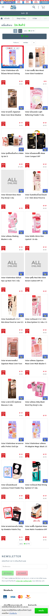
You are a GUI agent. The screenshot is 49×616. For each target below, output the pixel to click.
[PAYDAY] (24, 2)
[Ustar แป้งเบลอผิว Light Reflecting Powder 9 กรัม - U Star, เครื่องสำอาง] (36, 98)
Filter (25, 36)
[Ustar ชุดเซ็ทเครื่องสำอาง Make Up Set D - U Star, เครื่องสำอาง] (12, 139)
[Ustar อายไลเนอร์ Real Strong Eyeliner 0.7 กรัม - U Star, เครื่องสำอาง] (36, 471)
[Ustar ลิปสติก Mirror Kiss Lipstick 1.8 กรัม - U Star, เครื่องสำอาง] (36, 222)
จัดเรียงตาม (16, 42)
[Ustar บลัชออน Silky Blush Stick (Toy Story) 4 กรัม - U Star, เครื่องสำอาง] (36, 388)
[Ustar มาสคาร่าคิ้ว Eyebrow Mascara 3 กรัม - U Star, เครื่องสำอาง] (12, 388)
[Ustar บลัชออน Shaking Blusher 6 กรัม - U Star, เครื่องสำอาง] (12, 222)
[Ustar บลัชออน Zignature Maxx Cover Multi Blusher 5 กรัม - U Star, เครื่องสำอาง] (36, 347)
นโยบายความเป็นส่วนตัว (24, 581)
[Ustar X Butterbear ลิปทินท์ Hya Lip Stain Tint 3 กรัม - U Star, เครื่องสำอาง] (12, 264)
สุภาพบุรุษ (8, 573)
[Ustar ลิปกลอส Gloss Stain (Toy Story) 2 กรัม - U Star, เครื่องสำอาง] (12, 181)
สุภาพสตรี (22, 573)
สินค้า (23, 13)
